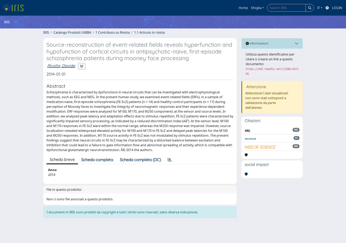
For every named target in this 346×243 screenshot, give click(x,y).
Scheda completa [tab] (97, 159)
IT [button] (318, 8)
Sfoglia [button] (256, 8)
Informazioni (258, 43)
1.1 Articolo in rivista (149, 32)
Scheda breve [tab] (62, 159)
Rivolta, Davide (61, 65)
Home (243, 8)
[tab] (169, 159)
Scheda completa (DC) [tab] (140, 159)
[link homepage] (14, 7)
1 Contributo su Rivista (113, 32)
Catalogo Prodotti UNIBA (72, 32)
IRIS (46, 32)
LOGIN (337, 8)
